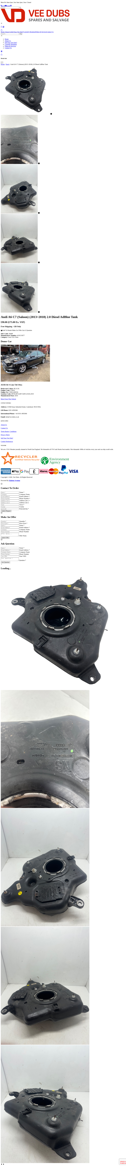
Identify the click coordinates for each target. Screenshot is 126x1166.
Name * (21, 492)
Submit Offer (5, 537)
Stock (7, 64)
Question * (22, 560)
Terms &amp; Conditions (8, 431)
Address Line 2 (24, 502)
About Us (8, 32)
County (21, 507)
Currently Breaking (29, 32)
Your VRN (22, 556)
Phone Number (24, 531)
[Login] (3, 27)
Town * (21, 505)
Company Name (24, 494)
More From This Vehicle (8, 399)
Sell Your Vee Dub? (17, 32)
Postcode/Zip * (24, 509)
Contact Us (50, 32)
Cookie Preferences (7, 441)
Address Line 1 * (24, 500)
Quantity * (22, 521)
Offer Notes (22, 536)
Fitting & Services (41, 32)
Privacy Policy (5, 435)
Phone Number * (24, 498)
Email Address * (24, 496)
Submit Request (6, 511)
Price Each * (23, 523)
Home (3, 32)
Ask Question (5, 562)
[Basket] (1, 30)
